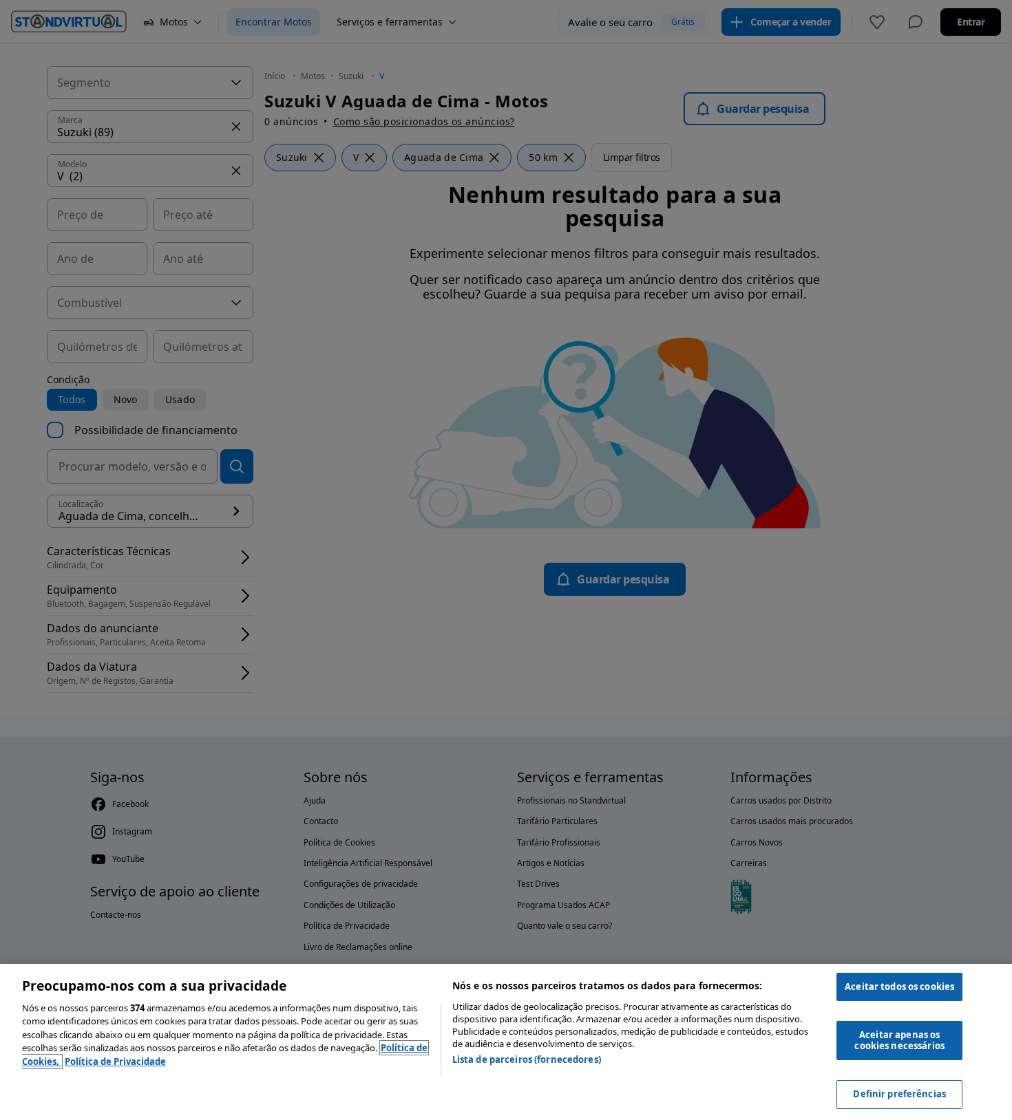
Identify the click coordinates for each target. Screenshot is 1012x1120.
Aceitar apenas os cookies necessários (899, 1040)
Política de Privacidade (115, 1061)
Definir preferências (899, 1094)
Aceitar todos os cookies (899, 986)
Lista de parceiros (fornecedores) (526, 1059)
